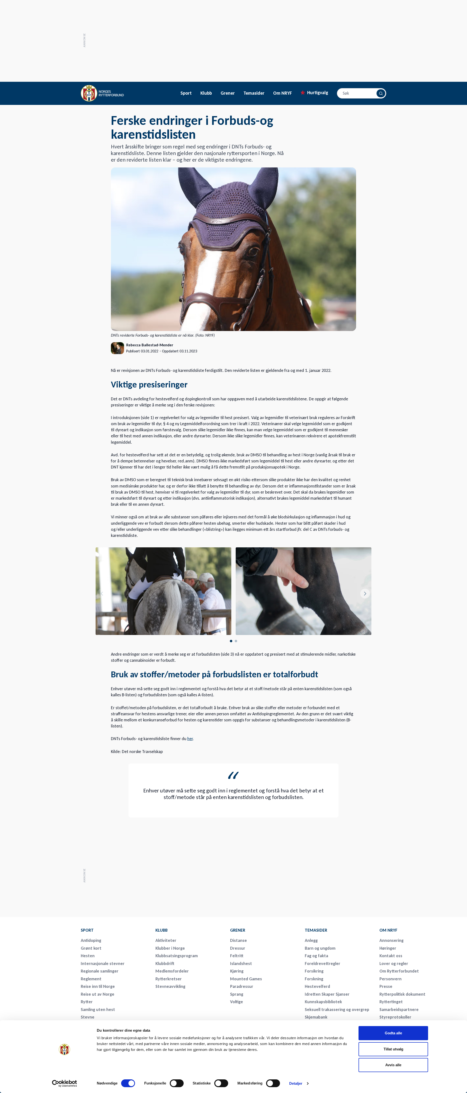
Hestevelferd (317, 986)
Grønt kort (91, 948)
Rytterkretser (168, 979)
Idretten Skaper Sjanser (327, 994)
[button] (365, 593)
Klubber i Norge (170, 948)
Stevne (87, 1017)
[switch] (177, 1083)
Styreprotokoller (395, 1017)
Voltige (236, 1001)
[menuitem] (115, 930)
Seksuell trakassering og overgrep (337, 1009)
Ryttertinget (391, 1001)
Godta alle (393, 1033)
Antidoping (91, 940)
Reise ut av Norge (97, 994)
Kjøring (236, 971)
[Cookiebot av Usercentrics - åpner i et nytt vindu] (64, 1083)
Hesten (88, 955)
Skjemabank (316, 1017)
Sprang (236, 994)
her (190, 738)
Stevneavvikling (170, 986)
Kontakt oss (390, 955)
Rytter (87, 1001)
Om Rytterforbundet (399, 971)
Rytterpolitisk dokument (402, 994)
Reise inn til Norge (98, 986)
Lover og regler (393, 963)
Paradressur (241, 986)
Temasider (253, 93)
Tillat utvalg (393, 1049)
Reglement (91, 979)
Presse (385, 986)
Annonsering (391, 940)
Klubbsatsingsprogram (176, 955)
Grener (228, 93)
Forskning (314, 979)
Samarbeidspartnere (399, 1009)
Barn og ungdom (320, 948)
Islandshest (241, 963)
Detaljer (296, 1083)
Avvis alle (393, 1065)
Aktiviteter (165, 940)
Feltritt (236, 955)
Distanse (238, 940)
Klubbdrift (164, 963)
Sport (186, 93)
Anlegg (311, 940)
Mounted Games (246, 979)
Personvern (390, 979)
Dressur (237, 948)
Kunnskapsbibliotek (323, 1001)
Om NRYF (282, 93)
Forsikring (314, 971)
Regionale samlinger (99, 971)
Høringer (387, 948)
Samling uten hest (98, 1009)
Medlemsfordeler (172, 971)
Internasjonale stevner (103, 963)
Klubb (206, 93)
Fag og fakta (316, 955)
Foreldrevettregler (322, 963)
